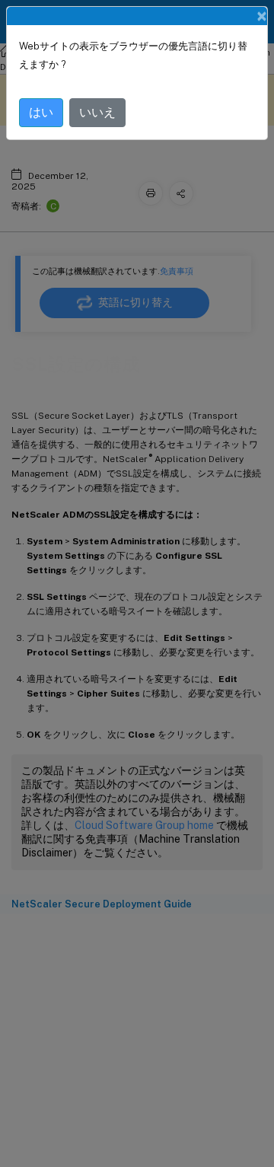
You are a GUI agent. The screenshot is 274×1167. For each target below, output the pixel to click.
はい (41, 112)
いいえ (97, 112)
